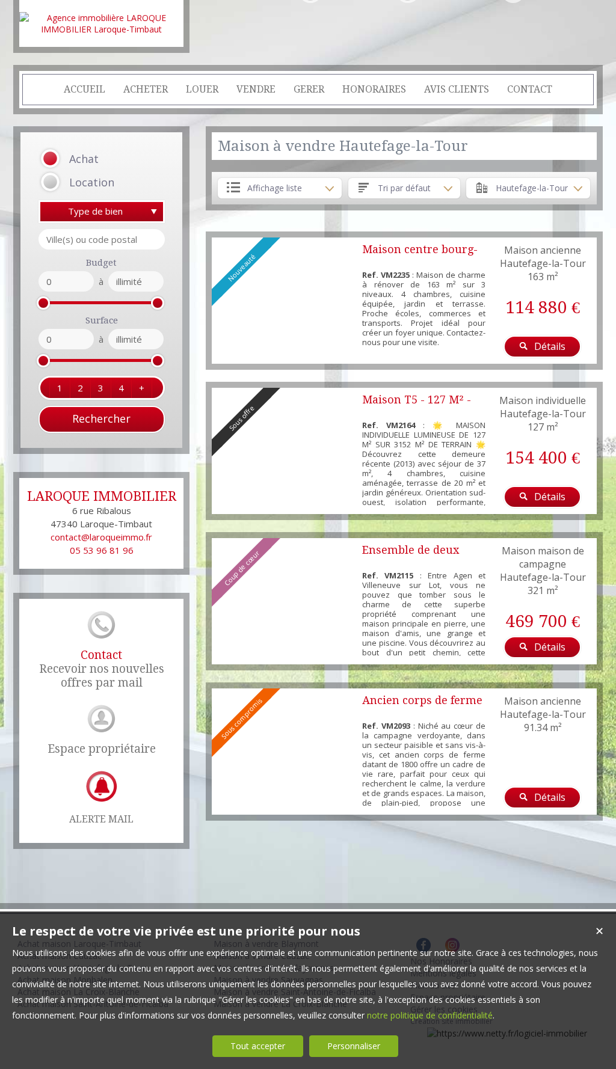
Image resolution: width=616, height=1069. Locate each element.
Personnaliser (353, 1046)
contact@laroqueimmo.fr (101, 537)
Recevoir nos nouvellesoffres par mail (101, 669)
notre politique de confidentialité (430, 1015)
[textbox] (101, 239)
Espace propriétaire (102, 749)
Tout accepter (257, 1046)
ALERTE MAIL (101, 819)
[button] (86, 159)
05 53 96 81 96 (102, 550)
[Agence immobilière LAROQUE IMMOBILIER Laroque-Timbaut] (101, 29)
